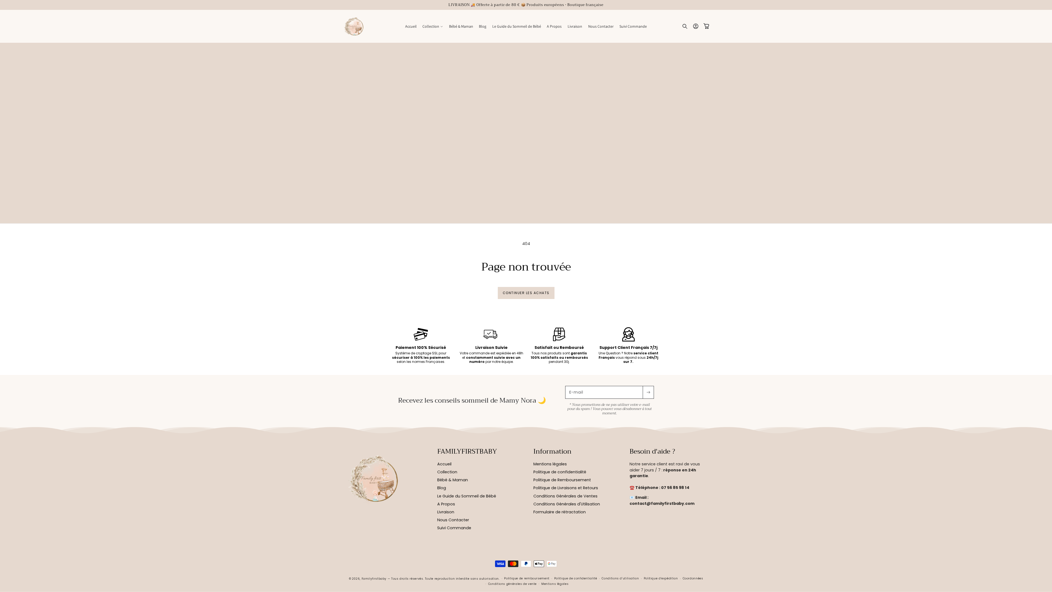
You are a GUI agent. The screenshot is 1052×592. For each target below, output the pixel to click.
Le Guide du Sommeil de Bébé (466, 496)
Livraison (445, 512)
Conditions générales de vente (512, 584)
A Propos (446, 504)
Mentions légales (550, 464)
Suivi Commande (454, 528)
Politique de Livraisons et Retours (565, 488)
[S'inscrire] (648, 392)
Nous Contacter (453, 520)
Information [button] (552, 451)
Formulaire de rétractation (559, 512)
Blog (441, 488)
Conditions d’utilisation (620, 578)
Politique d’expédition (661, 578)
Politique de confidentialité (559, 472)
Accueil (444, 464)
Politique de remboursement (526, 578)
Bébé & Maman (452, 480)
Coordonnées (693, 578)
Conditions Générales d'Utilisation (566, 504)
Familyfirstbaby (374, 578)
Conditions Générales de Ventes (565, 496)
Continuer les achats (526, 293)
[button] (433, 26)
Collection (447, 472)
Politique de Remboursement (562, 480)
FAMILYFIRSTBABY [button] (467, 451)
